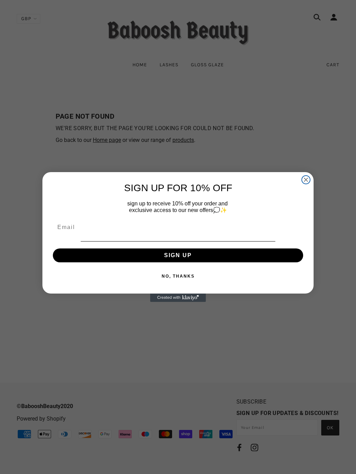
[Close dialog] (306, 180)
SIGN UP (178, 255)
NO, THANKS (178, 276)
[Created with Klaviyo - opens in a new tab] (178, 298)
